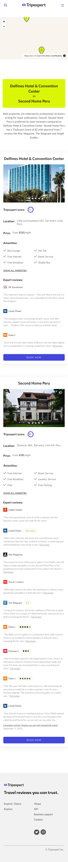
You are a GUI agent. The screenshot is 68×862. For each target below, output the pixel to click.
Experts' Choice (12, 803)
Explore (8, 808)
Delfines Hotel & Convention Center (34, 158)
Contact (38, 819)
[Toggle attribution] (64, 56)
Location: (9, 221)
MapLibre (28, 55)
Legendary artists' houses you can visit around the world (30, 725)
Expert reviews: (13, 280)
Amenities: (10, 243)
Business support (43, 814)
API (36, 808)
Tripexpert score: (14, 209)
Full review (57, 346)
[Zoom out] (4, 26)
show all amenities (15, 270)
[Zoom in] (4, 21)
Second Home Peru (34, 383)
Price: (7, 233)
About (37, 803)
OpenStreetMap (43, 55)
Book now (34, 357)
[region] (34, 38)
